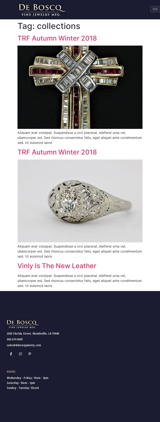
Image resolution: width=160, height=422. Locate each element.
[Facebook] (11, 354)
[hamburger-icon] (155, 9)
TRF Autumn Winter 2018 (57, 38)
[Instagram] (20, 354)
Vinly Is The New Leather (57, 266)
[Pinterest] (30, 354)
